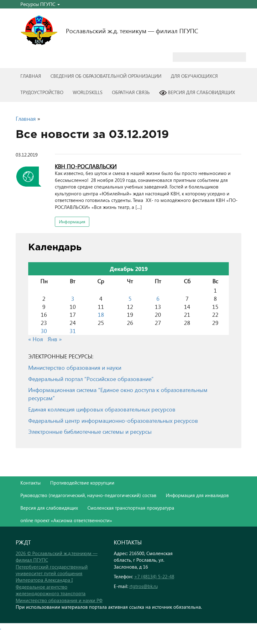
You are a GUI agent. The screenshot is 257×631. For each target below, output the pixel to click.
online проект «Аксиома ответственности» (66, 520)
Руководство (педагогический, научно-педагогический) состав (88, 495)
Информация (72, 222)
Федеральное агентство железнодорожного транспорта (51, 590)
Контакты (30, 483)
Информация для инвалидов (197, 495)
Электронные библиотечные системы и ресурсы (90, 431)
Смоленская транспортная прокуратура (130, 508)
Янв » (55, 339)
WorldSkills (87, 92)
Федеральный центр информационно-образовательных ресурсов (113, 420)
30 (44, 331)
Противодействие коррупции (82, 483)
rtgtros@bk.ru (143, 586)
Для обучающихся (194, 76)
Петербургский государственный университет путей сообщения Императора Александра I (52, 573)
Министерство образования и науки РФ (59, 600)
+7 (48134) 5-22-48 (154, 576)
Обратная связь (131, 92)
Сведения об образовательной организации (105, 76)
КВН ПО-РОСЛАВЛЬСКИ (86, 166)
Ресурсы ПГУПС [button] (38, 4)
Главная (30, 76)
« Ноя (35, 339)
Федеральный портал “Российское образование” (91, 379)
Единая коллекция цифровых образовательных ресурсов (102, 409)
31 (73, 331)
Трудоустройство (41, 92)
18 (101, 314)
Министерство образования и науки (74, 367)
